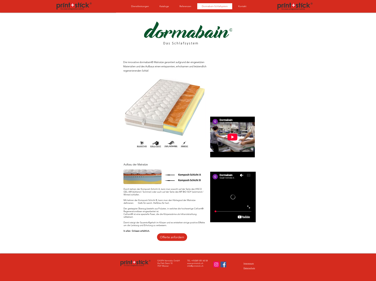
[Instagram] (216, 264)
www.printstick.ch (195, 263)
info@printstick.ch (195, 266)
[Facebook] (223, 264)
